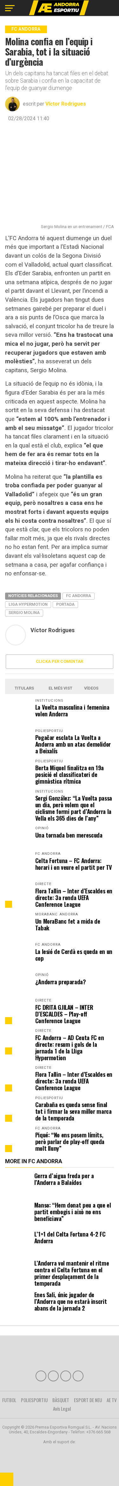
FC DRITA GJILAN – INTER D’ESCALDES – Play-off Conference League (64, 1014)
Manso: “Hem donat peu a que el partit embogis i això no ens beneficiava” (72, 1212)
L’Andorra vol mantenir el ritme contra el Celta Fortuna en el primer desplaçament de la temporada (71, 1273)
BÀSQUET (60, 1399)
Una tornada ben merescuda (68, 835)
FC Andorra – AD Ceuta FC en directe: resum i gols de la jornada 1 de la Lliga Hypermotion (69, 1047)
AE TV (112, 1399)
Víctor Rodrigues (65, 104)
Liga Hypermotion (28, 604)
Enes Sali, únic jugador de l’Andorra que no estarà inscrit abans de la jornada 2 (70, 1301)
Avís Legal (62, 1408)
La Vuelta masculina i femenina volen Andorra (72, 710)
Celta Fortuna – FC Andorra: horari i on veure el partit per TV (73, 863)
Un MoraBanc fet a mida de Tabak (67, 924)
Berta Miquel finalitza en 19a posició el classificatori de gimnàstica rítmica (69, 774)
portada (65, 604)
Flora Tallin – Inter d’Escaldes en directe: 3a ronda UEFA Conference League (74, 897)
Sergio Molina (24, 612)
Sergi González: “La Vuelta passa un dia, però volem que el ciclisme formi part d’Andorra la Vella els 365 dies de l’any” (73, 808)
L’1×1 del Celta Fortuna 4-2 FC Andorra (70, 1237)
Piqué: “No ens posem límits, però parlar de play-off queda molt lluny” (69, 1141)
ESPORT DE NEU (88, 1399)
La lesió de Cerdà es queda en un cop (73, 954)
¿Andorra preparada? (60, 981)
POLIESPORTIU (34, 1399)
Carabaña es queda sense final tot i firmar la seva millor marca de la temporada (73, 1111)
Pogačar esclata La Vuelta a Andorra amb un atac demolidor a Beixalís (73, 744)
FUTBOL (9, 1399)
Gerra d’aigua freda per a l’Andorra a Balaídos (64, 1179)
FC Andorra (78, 595)
